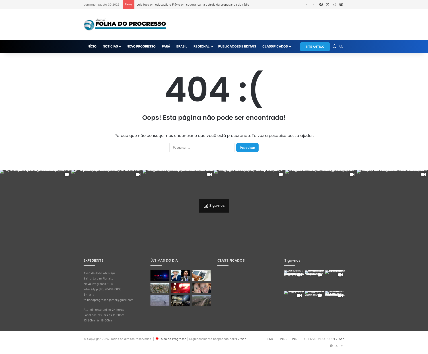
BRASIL (181, 46)
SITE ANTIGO (315, 46)
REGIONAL (201, 46)
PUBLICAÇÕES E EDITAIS (237, 46)
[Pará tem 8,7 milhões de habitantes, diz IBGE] (159, 288)
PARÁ (166, 46)
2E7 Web (240, 339)
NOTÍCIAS (110, 46)
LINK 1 (271, 339)
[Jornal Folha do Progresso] (125, 24)
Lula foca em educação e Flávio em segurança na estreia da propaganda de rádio (193, 4)
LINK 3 (294, 339)
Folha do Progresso (172, 339)
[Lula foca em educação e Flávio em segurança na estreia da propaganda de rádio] (180, 275)
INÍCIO (92, 46)
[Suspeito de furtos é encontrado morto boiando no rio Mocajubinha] (180, 288)
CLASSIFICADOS (275, 46)
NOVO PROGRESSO (141, 46)
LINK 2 (282, 339)
